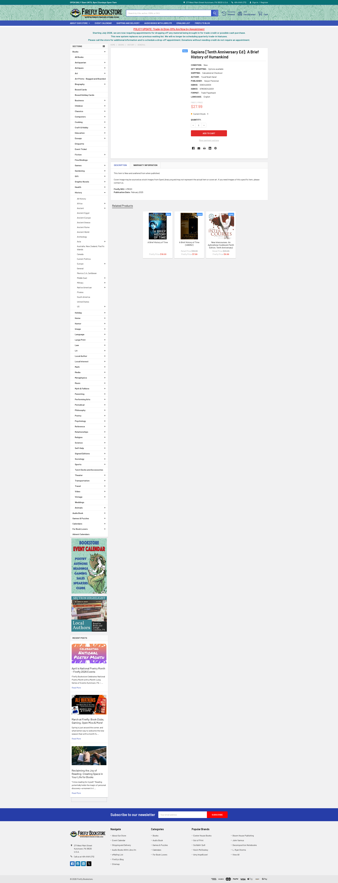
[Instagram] (78, 863)
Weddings (79, 502)
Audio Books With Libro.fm (158, 23)
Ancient (80, 208)
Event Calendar (103, 23)
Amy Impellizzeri (200, 854)
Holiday (78, 312)
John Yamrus (238, 840)
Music (77, 383)
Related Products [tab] (122, 205)
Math (77, 367)
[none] (150, 99)
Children (79, 105)
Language (79, 334)
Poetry (78, 415)
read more (76, 687)
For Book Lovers (80, 529)
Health (78, 187)
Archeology (82, 236)
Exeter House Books (202, 835)
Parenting (79, 394)
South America (83, 297)
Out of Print (198, 840)
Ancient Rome (83, 227)
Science (79, 442)
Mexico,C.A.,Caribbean (87, 273)
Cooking (79, 122)
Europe (80, 263)
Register (264, 2)
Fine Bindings (81, 160)
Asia (79, 241)
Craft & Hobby (81, 127)
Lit (76, 350)
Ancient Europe (84, 217)
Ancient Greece (83, 222)
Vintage (78, 497)
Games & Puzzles (80, 518)
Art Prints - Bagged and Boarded (90, 78)
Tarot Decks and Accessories (89, 469)
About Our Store (79, 23)
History (78, 192)
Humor (78, 323)
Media (77, 372)
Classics (79, 111)
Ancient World (83, 232)
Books (75, 51)
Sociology (79, 459)
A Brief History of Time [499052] (189, 243)
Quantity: (196, 119)
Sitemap (116, 864)
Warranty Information (145, 165)
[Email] (198, 148)
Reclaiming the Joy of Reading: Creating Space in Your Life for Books (87, 774)
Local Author (81, 356)
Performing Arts (82, 399)
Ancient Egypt (83, 213)
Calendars (77, 523)
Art (76, 73)
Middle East (82, 278)
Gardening (80, 170)
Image (78, 329)
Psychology (80, 421)
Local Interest (81, 361)
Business (79, 100)
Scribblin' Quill (199, 845)
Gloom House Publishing (243, 835)
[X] (89, 863)
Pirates (80, 292)
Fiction (78, 154)
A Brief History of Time (158, 242)
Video (77, 491)
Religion (79, 437)
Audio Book (77, 513)
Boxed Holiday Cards (84, 95)
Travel (78, 486)
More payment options (209, 140)
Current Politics (84, 259)
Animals (79, 507)
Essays (78, 138)
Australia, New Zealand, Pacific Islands (90, 248)
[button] (89, 566)
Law (77, 345)
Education (80, 133)
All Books (79, 57)
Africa (79, 203)
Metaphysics (81, 377)
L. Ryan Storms (239, 850)
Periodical (79, 404)
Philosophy (80, 410)
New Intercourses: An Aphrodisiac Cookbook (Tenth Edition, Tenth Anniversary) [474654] (221, 246)
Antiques (79, 68)
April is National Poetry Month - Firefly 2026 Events (88, 670)
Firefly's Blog (202, 23)
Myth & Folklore (82, 388)
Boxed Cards (81, 89)
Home (77, 318)
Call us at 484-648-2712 (84, 856)
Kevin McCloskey (200, 850)
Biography (79, 84)
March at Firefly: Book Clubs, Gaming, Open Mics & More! (88, 721)
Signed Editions (82, 453)
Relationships (81, 432)
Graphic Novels (82, 181)
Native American (84, 287)
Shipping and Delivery (128, 23)
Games (78, 165)
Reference (80, 426)
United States (83, 301)
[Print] (204, 148)
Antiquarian (80, 62)
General (80, 268)
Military (80, 282)
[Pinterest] (215, 148)
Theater (79, 475)
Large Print (80, 339)
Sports (78, 464)
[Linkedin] (210, 148)
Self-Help (79, 448)
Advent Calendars (81, 534)
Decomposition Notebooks (245, 845)
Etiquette (79, 143)
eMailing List (183, 23)
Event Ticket (81, 149)
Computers (80, 116)
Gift (77, 176)
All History (81, 198)
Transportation (82, 480)
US (78, 306)
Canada (80, 254)
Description (120, 165)
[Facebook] (193, 148)
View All (236, 854)
